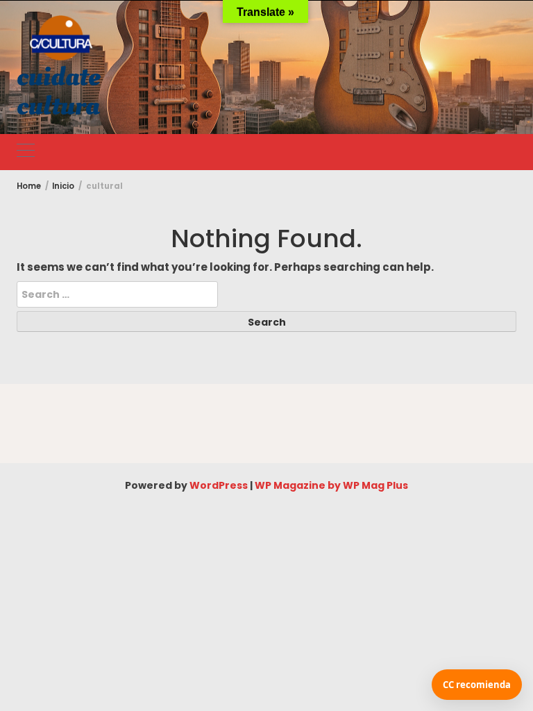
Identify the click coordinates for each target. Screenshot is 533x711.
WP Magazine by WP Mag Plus (331, 485)
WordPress (218, 485)
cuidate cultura (59, 91)
